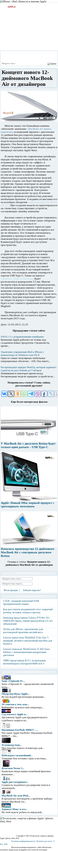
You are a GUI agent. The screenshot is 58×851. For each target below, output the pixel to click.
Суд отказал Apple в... (14, 714)
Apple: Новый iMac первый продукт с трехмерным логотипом (27, 504)
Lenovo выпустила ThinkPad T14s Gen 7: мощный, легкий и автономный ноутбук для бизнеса (27, 640)
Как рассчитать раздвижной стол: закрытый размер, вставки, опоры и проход (28, 611)
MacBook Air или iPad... (16, 795)
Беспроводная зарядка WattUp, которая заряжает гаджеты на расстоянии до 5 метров (28, 369)
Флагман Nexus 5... (13, 768)
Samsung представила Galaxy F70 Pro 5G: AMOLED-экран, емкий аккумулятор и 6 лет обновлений (28, 620)
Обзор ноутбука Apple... (16, 693)
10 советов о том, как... (15, 704)
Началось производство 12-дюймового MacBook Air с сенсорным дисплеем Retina (27, 552)
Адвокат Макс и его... (15, 809)
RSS (6, 844)
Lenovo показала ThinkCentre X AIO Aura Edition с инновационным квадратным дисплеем (26, 652)
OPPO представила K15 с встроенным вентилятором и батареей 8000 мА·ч (24, 662)
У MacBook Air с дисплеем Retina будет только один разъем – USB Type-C (28, 445)
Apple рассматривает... (15, 782)
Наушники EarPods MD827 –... (20, 729)
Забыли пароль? (32, 590)
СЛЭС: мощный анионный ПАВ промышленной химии (21, 602)
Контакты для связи (44, 841)
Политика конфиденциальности (23, 841)
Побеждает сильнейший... (17, 755)
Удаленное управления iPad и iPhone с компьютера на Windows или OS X (22, 354)
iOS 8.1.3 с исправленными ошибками (22, 336)
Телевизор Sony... (12, 745)
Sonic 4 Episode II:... (13, 681)
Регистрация (11, 590)
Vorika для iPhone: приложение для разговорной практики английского (23, 631)
